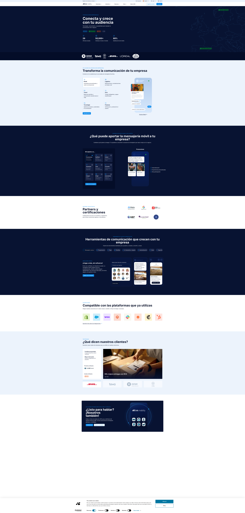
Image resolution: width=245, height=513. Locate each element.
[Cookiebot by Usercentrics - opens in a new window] (78, 510)
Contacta (159, 4)
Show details (136, 510)
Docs (124, 4)
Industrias (107, 4)
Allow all (164, 501)
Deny (164, 505)
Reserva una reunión (99, 425)
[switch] (106, 510)
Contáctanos (89, 425)
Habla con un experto (90, 184)
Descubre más (87, 113)
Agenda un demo (151, 4)
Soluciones (98, 4)
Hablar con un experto (88, 275)
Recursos (116, 4)
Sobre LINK (132, 4)
